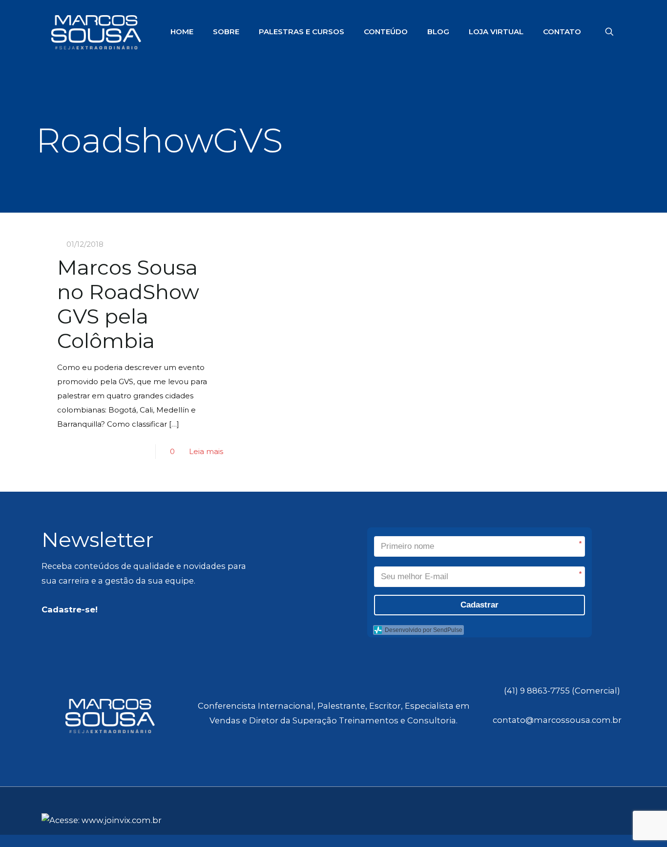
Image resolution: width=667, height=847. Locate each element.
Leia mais (206, 451)
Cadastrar (479, 604)
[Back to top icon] (622, 816)
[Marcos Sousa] (96, 32)
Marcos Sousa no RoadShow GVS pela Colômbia (128, 304)
